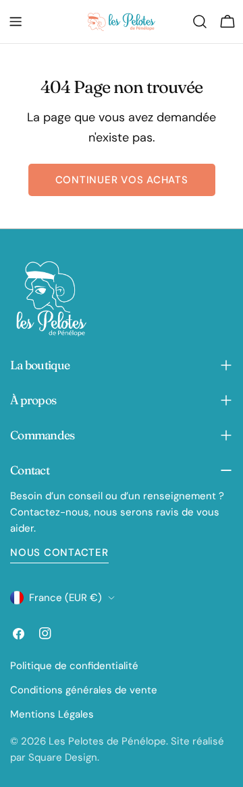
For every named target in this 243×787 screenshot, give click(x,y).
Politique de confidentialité (74, 665)
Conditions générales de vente (83, 690)
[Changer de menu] (15, 21)
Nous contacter (59, 552)
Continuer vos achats (121, 180)
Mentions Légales (52, 714)
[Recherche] (199, 21)
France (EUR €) (65, 597)
